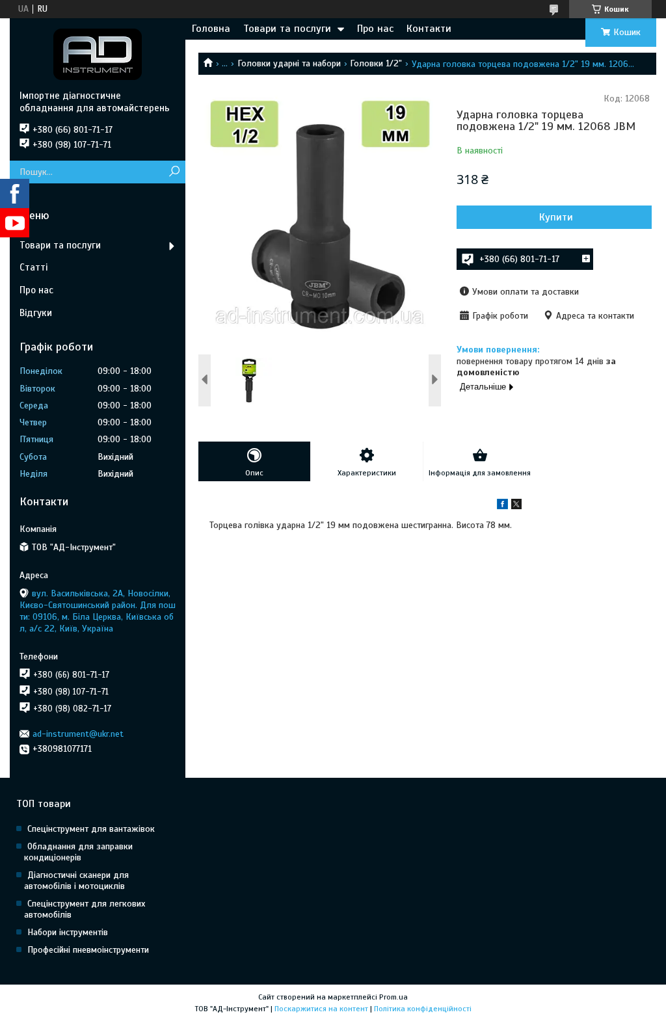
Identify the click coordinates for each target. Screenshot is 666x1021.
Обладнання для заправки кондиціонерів (78, 852)
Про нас (375, 28)
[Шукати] (174, 172)
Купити (556, 217)
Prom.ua (393, 996)
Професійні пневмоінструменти (88, 949)
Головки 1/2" (376, 63)
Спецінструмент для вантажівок (91, 828)
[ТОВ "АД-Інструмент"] (98, 54)
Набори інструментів (67, 932)
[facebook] (502, 506)
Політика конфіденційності (423, 1008)
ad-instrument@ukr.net (78, 733)
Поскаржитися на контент (321, 1008)
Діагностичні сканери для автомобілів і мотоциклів (76, 880)
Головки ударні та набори (289, 63)
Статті (33, 267)
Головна (211, 28)
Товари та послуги (287, 28)
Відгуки (36, 313)
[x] (516, 506)
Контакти (428, 28)
